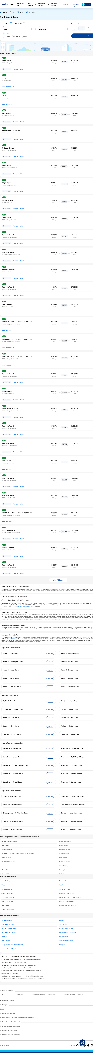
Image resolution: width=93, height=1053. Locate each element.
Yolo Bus (4, 936)
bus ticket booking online (60, 619)
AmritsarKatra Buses (70, 701)
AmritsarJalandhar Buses (71, 821)
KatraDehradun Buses (70, 687)
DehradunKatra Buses (70, 734)
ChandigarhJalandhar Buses (72, 796)
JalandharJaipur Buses (12, 757)
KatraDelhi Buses (10, 653)
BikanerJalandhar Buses (13, 821)
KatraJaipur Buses (11, 678)
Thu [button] (89, 29)
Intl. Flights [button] (32, 12)
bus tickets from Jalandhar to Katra (26, 606)
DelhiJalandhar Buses (12, 796)
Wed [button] (81, 29)
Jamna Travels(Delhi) (7, 909)
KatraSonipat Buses (69, 670)
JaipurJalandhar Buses (12, 804)
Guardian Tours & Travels (8, 949)
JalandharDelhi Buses (12, 748)
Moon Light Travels (7, 901)
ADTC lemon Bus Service (8, 932)
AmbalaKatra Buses (69, 726)
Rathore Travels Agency (8, 928)
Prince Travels (5, 940)
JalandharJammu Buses (71, 782)
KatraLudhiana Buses (12, 687)
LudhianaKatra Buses (12, 734)
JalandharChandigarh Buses (72, 748)
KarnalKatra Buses (11, 718)
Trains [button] (21, 12)
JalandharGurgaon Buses (71, 765)
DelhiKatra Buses (10, 701)
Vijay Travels (5, 845)
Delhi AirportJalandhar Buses (73, 804)
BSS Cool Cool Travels (8, 861)
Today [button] (74, 29)
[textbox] (17, 29)
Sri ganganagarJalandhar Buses (15, 813)
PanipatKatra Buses (69, 709)
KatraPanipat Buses (69, 661)
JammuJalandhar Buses (71, 830)
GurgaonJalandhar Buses (71, 813)
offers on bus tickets (12, 638)
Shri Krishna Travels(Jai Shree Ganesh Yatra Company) (17, 853)
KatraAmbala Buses (69, 678)
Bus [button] (13, 12)
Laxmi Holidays (6, 881)
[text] (3, 12)
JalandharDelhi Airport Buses (73, 757)
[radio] (7, 23)
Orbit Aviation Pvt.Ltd (7, 924)
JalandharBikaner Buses (13, 774)
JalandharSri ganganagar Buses (15, 765)
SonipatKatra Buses (69, 718)
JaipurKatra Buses (11, 726)
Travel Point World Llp (7, 897)
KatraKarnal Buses (11, 670)
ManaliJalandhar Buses (13, 830)
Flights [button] (5, 12)
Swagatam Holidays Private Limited (12, 944)
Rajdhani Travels (6, 857)
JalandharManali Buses (13, 782)
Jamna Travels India (7, 893)
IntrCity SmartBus (6, 849)
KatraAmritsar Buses (70, 653)
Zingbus (3, 885)
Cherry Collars (5, 870)
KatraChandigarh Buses (13, 661)
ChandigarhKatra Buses (13, 709)
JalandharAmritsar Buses (71, 774)
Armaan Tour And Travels (9, 841)
